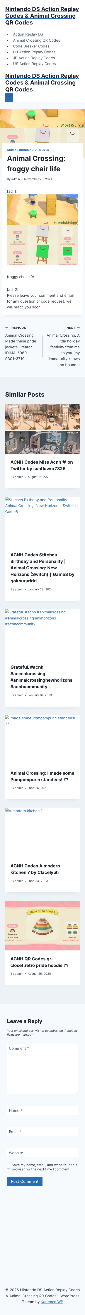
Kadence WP (52, 1302)
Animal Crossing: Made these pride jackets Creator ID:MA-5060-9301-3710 (20, 343)
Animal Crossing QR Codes (36, 40)
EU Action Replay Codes (34, 52)
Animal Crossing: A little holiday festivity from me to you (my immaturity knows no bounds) (63, 346)
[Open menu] (9, 97)
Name (15, 1110)
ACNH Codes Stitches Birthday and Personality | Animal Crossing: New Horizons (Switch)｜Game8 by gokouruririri (42, 567)
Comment (19, 1048)
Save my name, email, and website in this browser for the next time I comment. (44, 1167)
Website (16, 1153)
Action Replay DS (28, 34)
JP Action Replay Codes (34, 58)
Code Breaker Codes (31, 46)
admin (15, 179)
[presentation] (42, 429)
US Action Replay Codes (34, 64)
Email (15, 1131)
